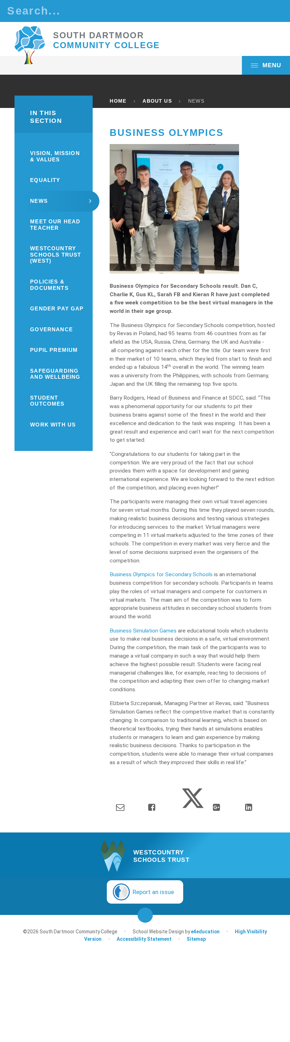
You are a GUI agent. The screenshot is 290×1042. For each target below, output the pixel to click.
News (196, 101)
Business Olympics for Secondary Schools (161, 574)
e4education (205, 931)
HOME (118, 101)
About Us (157, 101)
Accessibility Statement (144, 939)
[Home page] (29, 45)
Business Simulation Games (143, 631)
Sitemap (196, 939)
